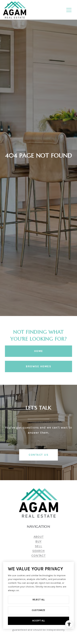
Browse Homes (38, 366)
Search (38, 551)
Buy (38, 541)
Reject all (39, 599)
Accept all (38, 620)
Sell (38, 546)
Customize (38, 610)
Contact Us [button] (38, 454)
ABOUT (39, 537)
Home (38, 351)
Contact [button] (38, 555)
